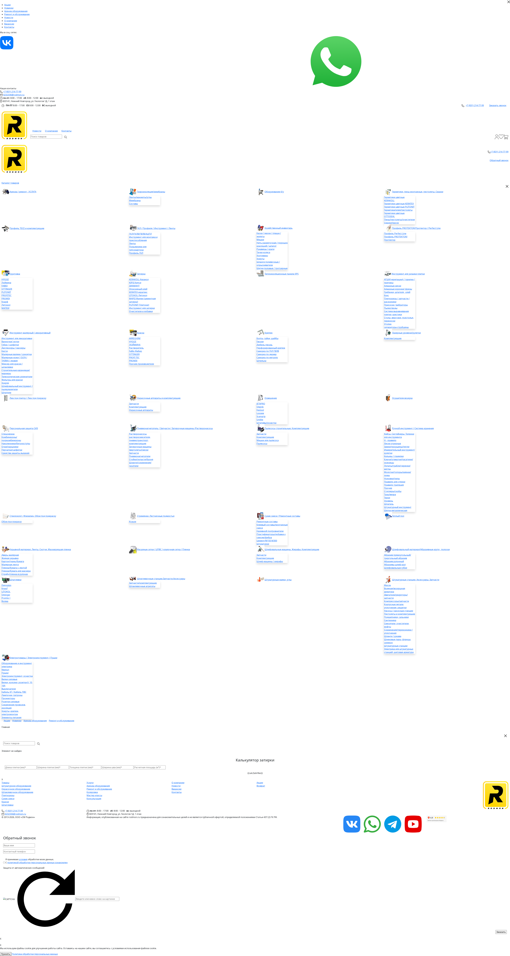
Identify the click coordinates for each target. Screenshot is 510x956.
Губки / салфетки (10, 344)
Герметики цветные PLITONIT (399, 206)
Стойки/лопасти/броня (141, 459)
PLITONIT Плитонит (139, 304)
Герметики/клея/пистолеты (398, 210)
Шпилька (261, 360)
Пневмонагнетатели (139, 456)
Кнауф (5, 301)
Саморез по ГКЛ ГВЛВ (268, 351)
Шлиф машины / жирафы (270, 561)
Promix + (6, 598)
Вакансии (9, 23)
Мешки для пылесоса (268, 440)
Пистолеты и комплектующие (399, 613)
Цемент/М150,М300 (267, 540)
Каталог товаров (10, 182)
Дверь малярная (10, 555)
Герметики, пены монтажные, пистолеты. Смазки (417, 191)
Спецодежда (8, 433)
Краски (5, 801)
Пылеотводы (390, 308)
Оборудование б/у (274, 191)
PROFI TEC (134, 357)
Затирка (141, 273)
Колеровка (92, 792)
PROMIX (6, 298)
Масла (387, 585)
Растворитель (136, 347)
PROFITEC (6, 295)
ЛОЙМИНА (134, 344)
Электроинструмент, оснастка (17, 676)
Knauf (5, 588)
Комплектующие (392, 338)
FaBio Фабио (135, 351)
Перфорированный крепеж (271, 347)
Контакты (9, 27)
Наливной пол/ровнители (270, 531)
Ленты (132, 243)
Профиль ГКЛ (136, 253)
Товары (5, 782)
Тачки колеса (263, 252)
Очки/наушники (10, 446)
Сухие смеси (8, 798)
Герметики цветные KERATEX (399, 203)
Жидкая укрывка (10, 558)
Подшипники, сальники (396, 617)
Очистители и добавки (141, 311)
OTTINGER (7, 289)
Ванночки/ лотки (10, 341)
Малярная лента (10, 564)
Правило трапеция (394, 484)
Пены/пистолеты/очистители (399, 219)
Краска (140, 332)
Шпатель (389, 504)
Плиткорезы (8, 795)
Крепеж (269, 332)
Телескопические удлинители (17, 376)
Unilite (260, 419)
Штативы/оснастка (266, 422)
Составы (133, 203)
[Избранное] (501, 136)
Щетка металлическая (395, 510)
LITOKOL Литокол (138, 295)
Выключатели (9, 688)
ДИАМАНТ (134, 285)
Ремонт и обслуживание (17, 14)
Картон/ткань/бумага (13, 561)
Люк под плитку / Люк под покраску (28, 398)
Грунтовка (15, 273)
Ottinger (6, 594)
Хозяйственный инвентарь (279, 228)
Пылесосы (262, 443)
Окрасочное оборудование (16, 789)
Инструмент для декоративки (17, 338)
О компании (10, 20)
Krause (132, 521)
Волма (5, 601)
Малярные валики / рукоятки (17, 354)
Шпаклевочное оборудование (17, 792)
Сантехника (390, 620)
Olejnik (260, 406)
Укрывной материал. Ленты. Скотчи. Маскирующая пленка (40, 549)
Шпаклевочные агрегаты (142, 586)
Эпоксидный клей (138, 289)
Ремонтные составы (267, 521)
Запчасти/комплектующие (143, 583)
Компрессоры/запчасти (396, 601)
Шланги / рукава (392, 636)
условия (23, 859)
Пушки (5, 672)
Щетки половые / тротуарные (272, 268)
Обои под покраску (12, 521)
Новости (8, 17)
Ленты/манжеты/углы (140, 197)
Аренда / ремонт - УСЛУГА (23, 191)
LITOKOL (6, 591)
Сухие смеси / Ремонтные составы (282, 516)
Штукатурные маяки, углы (278, 579)
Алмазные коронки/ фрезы (398, 289)
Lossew (260, 413)
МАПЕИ (5, 308)
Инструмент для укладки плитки (408, 273)
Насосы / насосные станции (398, 610)
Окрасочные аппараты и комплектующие (158, 398)
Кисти (5, 351)
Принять (5, 954)
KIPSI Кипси (135, 282)
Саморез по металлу (267, 357)
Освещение (271, 398)
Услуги (90, 782)
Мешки (260, 239)
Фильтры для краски (12, 379)
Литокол (6, 304)
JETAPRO (261, 403)
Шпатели (6, 392)
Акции (7, 4)
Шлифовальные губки (395, 567)
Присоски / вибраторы (396, 304)
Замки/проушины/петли (396, 446)
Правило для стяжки (394, 481)
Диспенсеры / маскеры (13, 347)
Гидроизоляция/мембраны (151, 191)
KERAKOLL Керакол (139, 279)
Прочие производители (141, 363)
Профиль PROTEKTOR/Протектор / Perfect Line (416, 228)
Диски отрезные (392, 443)
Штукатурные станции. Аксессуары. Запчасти (415, 579)
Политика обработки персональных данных (35, 954)
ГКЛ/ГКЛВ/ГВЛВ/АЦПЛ (140, 233)
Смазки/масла (391, 222)
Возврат (261, 785)
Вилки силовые (9, 679)
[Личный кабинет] (497, 136)
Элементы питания (11, 717)
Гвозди (260, 341)
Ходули (5, 382)
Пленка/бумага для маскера (16, 570)
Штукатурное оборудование (16, 785)
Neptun (5, 669)
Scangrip (261, 416)
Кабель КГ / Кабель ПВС (14, 692)
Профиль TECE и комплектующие (27, 228)
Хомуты (260, 258)
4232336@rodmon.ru (13, 94)
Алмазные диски (392, 285)
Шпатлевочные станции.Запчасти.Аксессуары (161, 578)
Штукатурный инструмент (397, 507)
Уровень (388, 500)
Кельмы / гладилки (394, 456)
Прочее (388, 488)
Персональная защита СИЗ (24, 428)
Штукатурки (263, 543)
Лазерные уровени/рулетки (406, 332)
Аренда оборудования (15, 11)
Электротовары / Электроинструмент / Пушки (33, 657)
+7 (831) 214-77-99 (12, 91)
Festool (260, 410)
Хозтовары (262, 255)
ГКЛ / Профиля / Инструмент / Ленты (156, 228)
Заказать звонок (497, 105)
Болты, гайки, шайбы (267, 338)
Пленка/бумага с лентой (14, 567)
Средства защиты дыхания (15, 453)
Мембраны (135, 200)
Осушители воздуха (402, 398)
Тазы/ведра (390, 494)
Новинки (8, 8)
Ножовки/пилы (392, 478)
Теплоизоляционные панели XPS (282, 273)
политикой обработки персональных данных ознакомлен (37, 862)
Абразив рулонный (394, 561)
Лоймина (6, 282)
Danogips (6, 585)
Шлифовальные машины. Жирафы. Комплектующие (292, 549)
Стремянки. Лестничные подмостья (155, 516)
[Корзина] (505, 136)
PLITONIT (6, 292)
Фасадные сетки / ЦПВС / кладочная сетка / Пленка (163, 549)
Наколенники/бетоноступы (16, 443)
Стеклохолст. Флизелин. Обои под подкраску (33, 516)
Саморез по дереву (267, 354)
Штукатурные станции (395, 645)
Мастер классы (94, 795)
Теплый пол (398, 516)
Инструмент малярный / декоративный (30, 332)
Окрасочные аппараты (141, 410)
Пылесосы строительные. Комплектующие (287, 428)
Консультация (94, 798)
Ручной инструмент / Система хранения (413, 428)
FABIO (5, 285)
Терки (387, 497)
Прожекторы (8, 698)
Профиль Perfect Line (395, 233)
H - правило (390, 440)
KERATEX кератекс (138, 292)
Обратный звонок (499, 160)
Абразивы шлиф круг (395, 564)
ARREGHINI (134, 338)
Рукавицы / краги (265, 249)
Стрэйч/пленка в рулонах (15, 574)
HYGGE (5, 279)
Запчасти (134, 403)
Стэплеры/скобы (392, 491)
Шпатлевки (15, 579)
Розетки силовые (10, 701)
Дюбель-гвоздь (265, 344)
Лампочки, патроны (12, 695)
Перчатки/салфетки (12, 449)
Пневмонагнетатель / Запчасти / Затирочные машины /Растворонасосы (175, 428)
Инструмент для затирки (142, 308)
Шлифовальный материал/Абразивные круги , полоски (421, 549)
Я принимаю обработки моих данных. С (36, 861)
